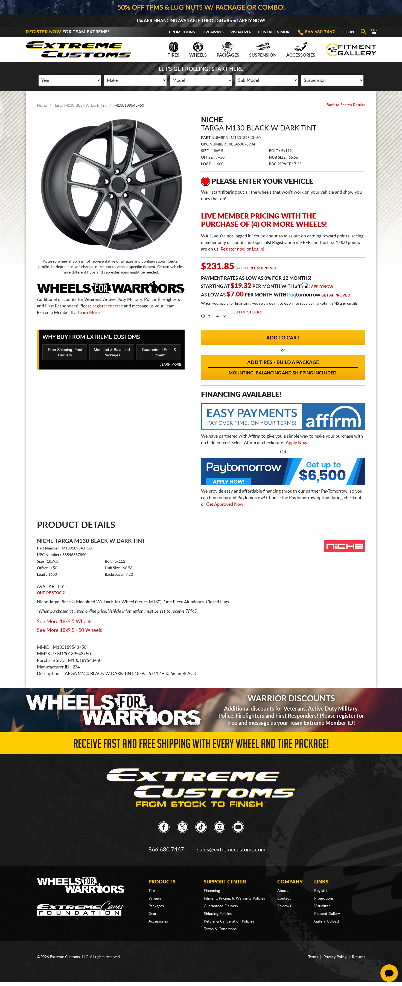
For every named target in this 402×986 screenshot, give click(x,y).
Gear (152, 914)
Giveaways (213, 32)
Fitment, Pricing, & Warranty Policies (234, 898)
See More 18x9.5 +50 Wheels (69, 630)
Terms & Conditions (220, 929)
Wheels (198, 55)
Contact (284, 898)
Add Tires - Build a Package (283, 367)
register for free (108, 306)
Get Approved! (336, 295)
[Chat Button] (389, 973)
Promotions (182, 32)
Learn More (89, 312)
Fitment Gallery (327, 914)
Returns (358, 957)
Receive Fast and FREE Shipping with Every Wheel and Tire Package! (201, 745)
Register (321, 891)
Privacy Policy (335, 957)
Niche (42, 105)
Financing (212, 891)
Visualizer (241, 32)
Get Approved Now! (225, 504)
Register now (233, 249)
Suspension (262, 55)
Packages (228, 55)
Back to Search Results (346, 105)
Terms (313, 957)
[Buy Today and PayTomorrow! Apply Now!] (283, 472)
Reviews (284, 906)
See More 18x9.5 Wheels (64, 621)
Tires (173, 55)
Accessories (300, 55)
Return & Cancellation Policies (229, 921)
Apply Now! (322, 287)
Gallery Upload (326, 921)
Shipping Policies (218, 914)
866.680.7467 (320, 32)
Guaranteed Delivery (221, 906)
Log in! (258, 249)
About (282, 891)
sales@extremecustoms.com (231, 850)
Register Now (43, 32)
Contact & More (275, 32)
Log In (348, 32)
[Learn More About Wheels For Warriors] (201, 710)
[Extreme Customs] (79, 48)
